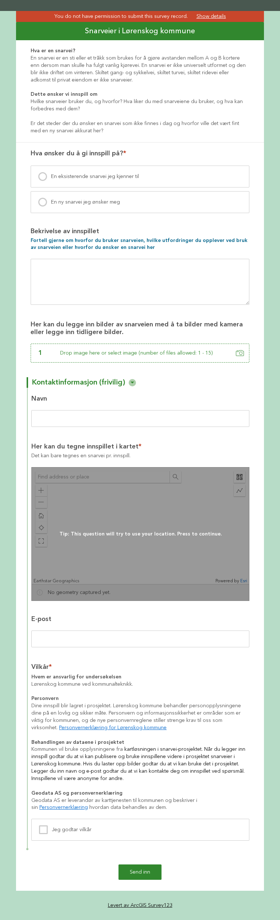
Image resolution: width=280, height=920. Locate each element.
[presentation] (140, 177)
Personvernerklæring (63, 807)
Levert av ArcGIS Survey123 (140, 905)
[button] (132, 382)
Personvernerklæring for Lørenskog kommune (113, 727)
